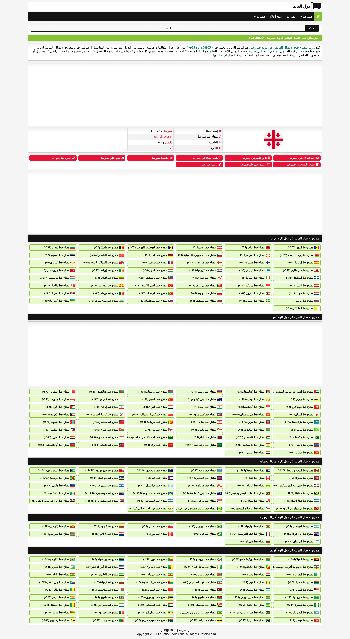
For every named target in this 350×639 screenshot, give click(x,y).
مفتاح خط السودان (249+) (152, 604)
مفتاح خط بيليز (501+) (301, 477)
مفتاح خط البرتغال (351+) (153, 293)
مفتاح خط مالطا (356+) (56, 285)
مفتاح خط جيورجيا (61, 157)
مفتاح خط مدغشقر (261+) (103, 589)
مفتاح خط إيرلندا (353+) (105, 270)
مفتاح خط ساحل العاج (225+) (200, 566)
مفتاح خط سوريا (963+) (56, 437)
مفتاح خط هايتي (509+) (56, 485)
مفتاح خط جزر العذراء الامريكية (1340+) (145, 508)
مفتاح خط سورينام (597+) (55, 533)
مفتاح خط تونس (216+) (300, 620)
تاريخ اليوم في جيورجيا (254, 157)
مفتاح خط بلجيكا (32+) (106, 247)
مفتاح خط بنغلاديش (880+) (103, 391)
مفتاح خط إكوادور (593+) (55, 526)
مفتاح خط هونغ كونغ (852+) (298, 406)
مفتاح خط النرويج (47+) (252, 293)
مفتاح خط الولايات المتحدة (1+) (247, 508)
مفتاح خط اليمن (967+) (252, 452)
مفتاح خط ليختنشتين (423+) (152, 277)
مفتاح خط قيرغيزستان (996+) (248, 414)
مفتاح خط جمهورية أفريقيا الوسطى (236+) (290, 566)
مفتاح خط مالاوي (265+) (203, 597)
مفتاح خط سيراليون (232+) (103, 604)
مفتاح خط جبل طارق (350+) (298, 270)
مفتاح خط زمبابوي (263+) (55, 620)
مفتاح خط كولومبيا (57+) (105, 526)
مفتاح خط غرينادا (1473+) (251, 485)
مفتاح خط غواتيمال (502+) (152, 485)
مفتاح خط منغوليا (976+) (56, 422)
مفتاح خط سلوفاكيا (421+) (152, 300)
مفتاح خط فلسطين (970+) (250, 437)
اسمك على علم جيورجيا (253, 164)
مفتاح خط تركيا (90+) (155, 444)
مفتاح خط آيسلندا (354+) (299, 277)
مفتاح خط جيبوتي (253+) (56, 566)
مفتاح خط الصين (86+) (154, 399)
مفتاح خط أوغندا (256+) (203, 620)
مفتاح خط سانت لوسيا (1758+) (150, 493)
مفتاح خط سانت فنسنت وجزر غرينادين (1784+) (190, 508)
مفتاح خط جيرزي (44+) (203, 277)
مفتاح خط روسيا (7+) (302, 300)
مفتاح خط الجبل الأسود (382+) (150, 285)
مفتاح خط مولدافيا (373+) (202, 285)
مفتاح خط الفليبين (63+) (56, 429)
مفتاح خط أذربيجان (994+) (152, 391)
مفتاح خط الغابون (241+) (104, 574)
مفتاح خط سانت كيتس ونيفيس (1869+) (243, 493)
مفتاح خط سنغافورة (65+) (104, 437)
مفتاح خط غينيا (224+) (253, 582)
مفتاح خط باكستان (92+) (300, 437)
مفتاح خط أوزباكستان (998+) (53, 444)
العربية (183, 630)
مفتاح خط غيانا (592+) (204, 533)
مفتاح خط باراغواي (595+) (104, 533)
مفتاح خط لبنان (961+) (203, 422)
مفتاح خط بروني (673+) (300, 399)
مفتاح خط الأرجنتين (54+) (299, 526)
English (168, 630)
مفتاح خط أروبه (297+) (203, 470)
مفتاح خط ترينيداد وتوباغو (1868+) (294, 508)
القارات (291, 16)
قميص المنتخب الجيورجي (301, 164)
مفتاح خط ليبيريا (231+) (300, 589)
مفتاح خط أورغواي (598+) (299, 541)
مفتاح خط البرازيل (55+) (202, 526)
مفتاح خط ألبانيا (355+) (252, 247)
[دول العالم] (318, 16)
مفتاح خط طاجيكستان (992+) (249, 444)
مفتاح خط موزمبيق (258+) (152, 597)
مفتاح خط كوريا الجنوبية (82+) (102, 414)
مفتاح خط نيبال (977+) (155, 429)
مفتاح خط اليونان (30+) (252, 270)
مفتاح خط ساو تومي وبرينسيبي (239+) (195, 612)
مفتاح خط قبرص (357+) (105, 399)
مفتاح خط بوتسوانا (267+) (104, 559)
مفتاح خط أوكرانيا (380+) (55, 300)
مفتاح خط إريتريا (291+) (203, 574)
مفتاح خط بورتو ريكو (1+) (202, 500)
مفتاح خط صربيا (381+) (56, 293)
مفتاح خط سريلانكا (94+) (153, 422)
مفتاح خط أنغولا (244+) (300, 559)
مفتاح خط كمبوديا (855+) (202, 414)
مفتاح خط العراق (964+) (154, 406)
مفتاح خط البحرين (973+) (55, 391)
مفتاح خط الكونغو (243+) (55, 559)
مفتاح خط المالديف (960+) (250, 429)
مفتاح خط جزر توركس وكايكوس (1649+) (47, 500)
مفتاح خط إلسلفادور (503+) (152, 500)
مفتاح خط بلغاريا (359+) (56, 247)
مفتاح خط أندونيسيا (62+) (251, 406)
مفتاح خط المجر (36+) (155, 270)
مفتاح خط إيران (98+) (106, 406)
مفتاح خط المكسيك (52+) (55, 493)
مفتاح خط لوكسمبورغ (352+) (53, 277)
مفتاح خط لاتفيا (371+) (301, 285)
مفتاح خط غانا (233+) (57, 574)
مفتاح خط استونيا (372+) (56, 255)
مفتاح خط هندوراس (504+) (103, 485)
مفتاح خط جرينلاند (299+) (202, 485)
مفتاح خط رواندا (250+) (252, 604)
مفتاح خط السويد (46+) (252, 300)
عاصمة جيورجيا (160, 157)
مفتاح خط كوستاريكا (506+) (201, 477)
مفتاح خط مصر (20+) (253, 574)
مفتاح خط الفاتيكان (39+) (299, 308)
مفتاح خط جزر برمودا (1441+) (101, 470)
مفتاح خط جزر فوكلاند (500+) (297, 533)
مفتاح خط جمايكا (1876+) (299, 493)
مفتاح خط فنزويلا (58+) (252, 541)
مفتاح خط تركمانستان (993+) (200, 444)
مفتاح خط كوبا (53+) (156, 477)
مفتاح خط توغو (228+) (57, 612)
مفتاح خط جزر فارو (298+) (201, 262)
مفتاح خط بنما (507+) (253, 500)
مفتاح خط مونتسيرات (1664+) (101, 493)
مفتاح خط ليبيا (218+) (204, 589)
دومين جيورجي (209, 164)
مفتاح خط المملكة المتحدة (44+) (100, 262)
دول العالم (301, 6)
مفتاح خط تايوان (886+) (105, 444)
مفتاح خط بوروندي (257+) (202, 559)
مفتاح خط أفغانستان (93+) (250, 391)
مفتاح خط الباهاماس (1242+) (53, 470)
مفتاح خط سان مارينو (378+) (102, 300)
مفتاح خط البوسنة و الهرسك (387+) (147, 247)
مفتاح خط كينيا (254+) (106, 582)
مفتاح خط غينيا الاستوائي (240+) (198, 582)
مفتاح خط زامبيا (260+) (105, 620)
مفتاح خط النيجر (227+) (56, 597)
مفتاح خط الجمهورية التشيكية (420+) (196, 255)
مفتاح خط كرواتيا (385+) (202, 270)
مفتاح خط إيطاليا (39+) (252, 277)
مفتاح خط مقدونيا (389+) (104, 285)
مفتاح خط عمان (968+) (105, 429)
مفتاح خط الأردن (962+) (56, 406)
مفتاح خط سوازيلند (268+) (152, 612)
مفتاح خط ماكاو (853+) (301, 429)
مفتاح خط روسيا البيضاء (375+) (296, 255)
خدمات (261, 16)
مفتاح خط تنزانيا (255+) (252, 620)
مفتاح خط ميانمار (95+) (105, 422)
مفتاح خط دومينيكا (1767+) (54, 477)
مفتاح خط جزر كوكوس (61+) (200, 399)
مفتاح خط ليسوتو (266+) (251, 589)
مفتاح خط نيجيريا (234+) (300, 604)
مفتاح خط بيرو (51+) (156, 533)
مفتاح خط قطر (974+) (204, 437)
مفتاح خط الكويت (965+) (55, 414)
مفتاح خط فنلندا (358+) (252, 262)
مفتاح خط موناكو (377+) (251, 285)
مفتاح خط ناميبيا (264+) (105, 597)
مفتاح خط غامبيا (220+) (300, 582)
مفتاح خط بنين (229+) (155, 559)
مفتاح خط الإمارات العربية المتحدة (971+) (290, 391)
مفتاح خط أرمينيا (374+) (203, 391)
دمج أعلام (276, 16)
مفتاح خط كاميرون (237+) (153, 566)
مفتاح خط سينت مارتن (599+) (101, 500)
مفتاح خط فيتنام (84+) (301, 452)
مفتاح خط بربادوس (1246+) (152, 470)
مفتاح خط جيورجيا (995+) (55, 399)
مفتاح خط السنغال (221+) (55, 604)
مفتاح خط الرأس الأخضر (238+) (101, 566)
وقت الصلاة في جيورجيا (205, 157)
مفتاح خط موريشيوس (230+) (249, 597)
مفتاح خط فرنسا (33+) (154, 262)
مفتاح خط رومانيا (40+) (105, 293)
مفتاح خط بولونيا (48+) (203, 293)
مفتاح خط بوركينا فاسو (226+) (248, 559)
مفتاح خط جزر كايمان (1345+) (199, 493)
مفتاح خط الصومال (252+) (299, 612)
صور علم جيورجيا (110, 157)
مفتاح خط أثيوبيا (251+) (154, 574)
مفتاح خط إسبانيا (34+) (300, 262)
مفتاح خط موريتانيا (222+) (299, 597)
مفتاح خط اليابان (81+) (301, 414)
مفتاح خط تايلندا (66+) (301, 444)
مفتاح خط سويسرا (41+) (251, 255)
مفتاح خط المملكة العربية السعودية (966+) (144, 437)
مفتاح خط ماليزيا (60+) (203, 429)
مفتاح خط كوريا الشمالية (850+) (149, 414)
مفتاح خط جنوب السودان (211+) (247, 612)
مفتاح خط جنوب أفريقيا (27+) (151, 620)
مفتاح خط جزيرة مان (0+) (55, 270)
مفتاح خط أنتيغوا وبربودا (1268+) (295, 470)
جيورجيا (307, 16)
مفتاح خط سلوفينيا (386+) (202, 300)
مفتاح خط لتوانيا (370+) (105, 277)
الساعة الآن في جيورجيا (302, 157)
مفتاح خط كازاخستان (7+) (299, 422)
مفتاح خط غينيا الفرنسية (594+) (247, 533)
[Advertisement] (175, 93)
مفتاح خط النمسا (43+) (203, 247)
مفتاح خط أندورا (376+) (300, 247)
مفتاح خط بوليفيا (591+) (251, 526)
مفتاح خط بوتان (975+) (252, 399)
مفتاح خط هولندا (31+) (301, 293)
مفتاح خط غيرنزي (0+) (57, 262)
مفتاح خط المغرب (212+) (153, 589)
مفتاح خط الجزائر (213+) (299, 574)
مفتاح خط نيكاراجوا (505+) (298, 500)
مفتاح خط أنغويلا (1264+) (251, 470)
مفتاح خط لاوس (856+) (252, 422)
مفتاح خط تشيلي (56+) (154, 526)
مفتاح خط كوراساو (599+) (104, 477)
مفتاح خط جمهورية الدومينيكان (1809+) (291, 485)
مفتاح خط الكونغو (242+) (251, 566)
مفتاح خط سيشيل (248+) (202, 604)
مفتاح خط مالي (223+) (57, 589)
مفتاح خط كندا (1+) (254, 477)
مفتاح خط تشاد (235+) (106, 612)
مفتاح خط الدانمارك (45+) (104, 255)
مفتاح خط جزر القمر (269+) (54, 582)
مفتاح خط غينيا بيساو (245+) (151, 582)
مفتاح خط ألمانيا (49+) (155, 255)
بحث (312, 28)
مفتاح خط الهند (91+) (204, 406)
